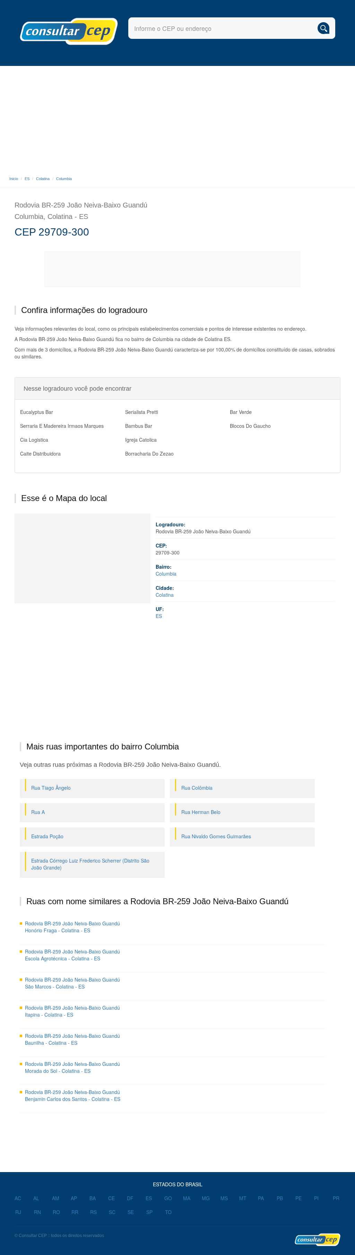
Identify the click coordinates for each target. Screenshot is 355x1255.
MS (224, 1198)
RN (37, 1212)
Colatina (43, 179)
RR (74, 1212)
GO (168, 1198)
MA (186, 1198)
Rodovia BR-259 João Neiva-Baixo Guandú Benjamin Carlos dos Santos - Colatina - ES (72, 1095)
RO (56, 1212)
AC (18, 1198)
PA (261, 1198)
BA (92, 1198)
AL (36, 1198)
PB (280, 1198)
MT (242, 1198)
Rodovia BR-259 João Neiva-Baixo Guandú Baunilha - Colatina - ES (72, 1039)
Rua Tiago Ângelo (51, 787)
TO (168, 1212)
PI (316, 1198)
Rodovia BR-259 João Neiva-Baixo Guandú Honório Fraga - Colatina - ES (72, 927)
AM (55, 1198)
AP (74, 1198)
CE (111, 1198)
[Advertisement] (177, 118)
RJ (18, 1212)
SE (131, 1212)
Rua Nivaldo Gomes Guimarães (216, 836)
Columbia (64, 179)
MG (206, 1198)
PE (298, 1198)
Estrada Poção (47, 836)
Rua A (38, 811)
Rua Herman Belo (200, 811)
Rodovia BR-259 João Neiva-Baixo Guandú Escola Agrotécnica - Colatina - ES (72, 955)
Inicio (13, 179)
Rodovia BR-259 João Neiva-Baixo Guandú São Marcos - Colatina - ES (72, 983)
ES (27, 179)
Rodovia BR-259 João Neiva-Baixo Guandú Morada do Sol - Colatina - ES (72, 1067)
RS (93, 1212)
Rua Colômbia (197, 787)
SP (149, 1212)
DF (130, 1198)
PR (336, 1198)
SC (112, 1212)
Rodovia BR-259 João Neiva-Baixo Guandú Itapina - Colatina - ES (72, 1011)
